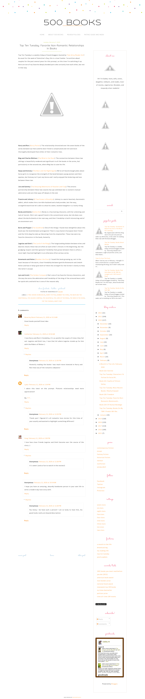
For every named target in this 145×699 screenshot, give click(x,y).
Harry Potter (35, 145)
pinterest (61, 288)
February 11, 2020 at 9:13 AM (47, 317)
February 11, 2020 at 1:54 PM (39, 385)
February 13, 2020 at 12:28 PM (50, 462)
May (101, 349)
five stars (100, 514)
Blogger (114, 684)
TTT (29, 398)
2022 (100, 313)
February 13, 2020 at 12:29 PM (50, 414)
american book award (105, 577)
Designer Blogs (76, 697)
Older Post (81, 555)
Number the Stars (42, 259)
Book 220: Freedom (107, 394)
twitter (53, 288)
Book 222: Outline (106, 371)
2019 (100, 419)
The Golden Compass (38, 275)
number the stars (63, 295)
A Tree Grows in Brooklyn (43, 199)
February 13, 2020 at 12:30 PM (50, 361)
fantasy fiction (103, 454)
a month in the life (104, 544)
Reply (26, 325)
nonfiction (101, 464)
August (103, 338)
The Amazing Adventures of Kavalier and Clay (48, 187)
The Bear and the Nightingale (44, 171)
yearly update (102, 557)
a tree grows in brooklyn (36, 295)
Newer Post (22, 555)
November (104, 327)
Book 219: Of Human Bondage (111, 405)
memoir (100, 461)
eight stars (101, 511)
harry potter (51, 295)
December (104, 324)
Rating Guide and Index (94, 35)
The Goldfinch (38, 228)
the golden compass (35, 298)
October (103, 331)
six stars (100, 508)
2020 (100, 320)
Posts (100, 619)
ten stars (100, 527)
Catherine (28, 334)
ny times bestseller (104, 590)
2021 (100, 316)
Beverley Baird (30, 317)
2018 (100, 422)
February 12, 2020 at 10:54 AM (45, 482)
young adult (101, 467)
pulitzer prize (102, 593)
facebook (46, 288)
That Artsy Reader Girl (75, 55)
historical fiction (103, 457)
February (103, 360)
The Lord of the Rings (41, 243)
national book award (105, 584)
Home (42, 35)
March (102, 357)
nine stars (101, 521)
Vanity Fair (37, 212)
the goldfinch (48, 298)
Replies (28, 354)
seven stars (101, 505)
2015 (100, 433)
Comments (102, 624)
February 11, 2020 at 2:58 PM (39, 438)
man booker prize (104, 581)
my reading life (103, 551)
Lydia (26, 385)
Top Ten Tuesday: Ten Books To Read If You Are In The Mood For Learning (114, 228)
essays (99, 451)
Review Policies (73, 35)
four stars (101, 517)
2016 (100, 430)
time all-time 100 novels (106, 596)
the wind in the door (77, 298)
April (102, 353)
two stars (100, 530)
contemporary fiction (105, 448)
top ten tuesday (47, 301)
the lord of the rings (61, 298)
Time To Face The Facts (103, 258)
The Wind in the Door (46, 158)
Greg (26, 438)
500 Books (73, 23)
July (102, 342)
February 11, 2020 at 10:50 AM (44, 334)
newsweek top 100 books (106, 587)
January (103, 415)
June (102, 346)
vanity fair (58, 301)
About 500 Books (55, 35)
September (104, 335)
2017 (100, 426)
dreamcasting (102, 547)
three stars (101, 524)
